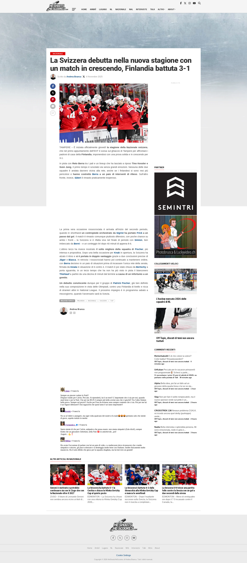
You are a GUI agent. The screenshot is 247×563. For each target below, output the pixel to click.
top (111, 300)
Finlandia (81, 300)
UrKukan (158, 370)
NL (111, 9)
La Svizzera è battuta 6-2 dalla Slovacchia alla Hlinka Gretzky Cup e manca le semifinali (141, 490)
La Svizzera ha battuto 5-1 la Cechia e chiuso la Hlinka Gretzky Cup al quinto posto (103, 490)
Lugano (103, 9)
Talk (152, 9)
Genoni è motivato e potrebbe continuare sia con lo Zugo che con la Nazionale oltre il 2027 (67, 490)
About (171, 9)
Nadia (157, 427)
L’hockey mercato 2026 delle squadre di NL (171, 300)
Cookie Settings (123, 555)
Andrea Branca (74, 77)
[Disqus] (103, 348)
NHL (131, 9)
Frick (139, 233)
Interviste (141, 9)
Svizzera (103, 300)
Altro (161, 9)
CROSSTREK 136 (163, 410)
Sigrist (120, 233)
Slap (156, 397)
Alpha (157, 383)
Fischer (139, 249)
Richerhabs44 (161, 356)
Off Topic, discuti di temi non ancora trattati (175, 340)
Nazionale (120, 9)
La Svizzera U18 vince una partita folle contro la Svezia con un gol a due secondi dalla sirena (178, 490)
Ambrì (93, 9)
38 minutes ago (186, 378)
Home (84, 9)
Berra (95, 174)
